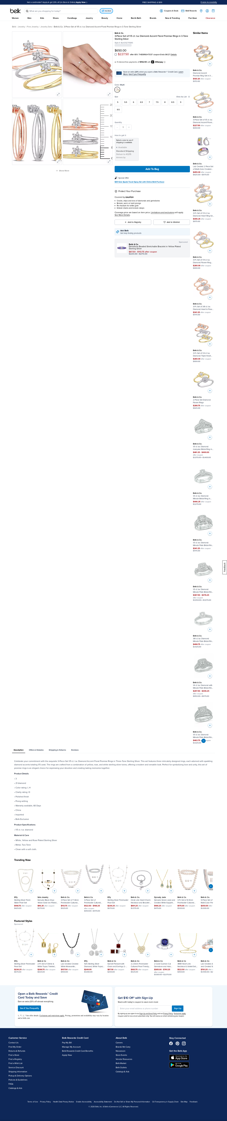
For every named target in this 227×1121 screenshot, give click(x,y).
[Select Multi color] (117, 89)
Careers (119, 1042)
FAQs (10, 1084)
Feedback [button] (193, 1102)
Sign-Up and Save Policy (148, 1013)
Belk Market (121, 1063)
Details (174, 54)
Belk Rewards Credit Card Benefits (77, 1051)
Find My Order (14, 1047)
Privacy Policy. (168, 1013)
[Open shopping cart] (213, 10)
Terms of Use (32, 1102)
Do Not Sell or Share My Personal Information (132, 1102)
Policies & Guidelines (17, 1080)
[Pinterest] (177, 1043)
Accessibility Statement (103, 1102)
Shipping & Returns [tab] (57, 750)
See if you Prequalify (137, 74)
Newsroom (120, 1051)
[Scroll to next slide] (211, 886)
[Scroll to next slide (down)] (203, 741)
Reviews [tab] (74, 750)
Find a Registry (15, 1059)
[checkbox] (116, 54)
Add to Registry (134, 222)
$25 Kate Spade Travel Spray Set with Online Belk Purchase (139, 182)
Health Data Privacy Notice (63, 1102)
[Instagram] (184, 1043)
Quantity (118, 122)
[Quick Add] (210, 64)
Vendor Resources (124, 1059)
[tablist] (113, 750)
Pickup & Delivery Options (20, 1075)
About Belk (121, 1037)
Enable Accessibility (209, 2)
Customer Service (17, 1037)
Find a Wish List (15, 1063)
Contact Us (13, 1042)
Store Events (121, 1055)
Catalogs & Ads (15, 1088)
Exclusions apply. (180, 1013)
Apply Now (81, 2)
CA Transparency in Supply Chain (165, 1102)
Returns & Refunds (16, 1051)
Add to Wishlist (173, 222)
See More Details (122, 215)
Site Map (184, 1102)
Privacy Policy (45, 1102)
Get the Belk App (178, 1050)
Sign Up (177, 1008)
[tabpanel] (113, 805)
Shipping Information (17, 1071)
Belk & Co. (119, 33)
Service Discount (16, 1067)
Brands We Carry (123, 1047)
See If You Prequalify (29, 1008)
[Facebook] (171, 1043)
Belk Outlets (121, 1067)
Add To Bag (152, 169)
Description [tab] (19, 750)
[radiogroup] (152, 106)
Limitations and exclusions (162, 212)
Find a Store (13, 1055)
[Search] (27, 11)
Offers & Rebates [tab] (36, 750)
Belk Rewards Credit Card (75, 1037)
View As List (181, 97)
